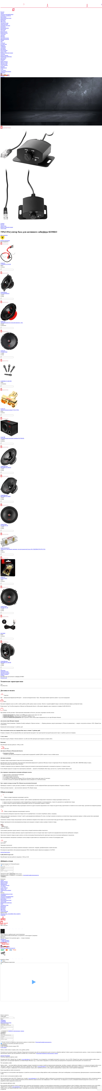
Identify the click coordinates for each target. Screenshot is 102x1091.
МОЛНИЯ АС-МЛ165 (6, 467)
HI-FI (2, 904)
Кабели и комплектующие (7, 52)
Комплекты (3, 19)
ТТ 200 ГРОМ (4, 351)
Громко (2, 40)
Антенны (3, 54)
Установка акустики (5, 25)
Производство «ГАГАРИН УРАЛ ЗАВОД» (11, 913)
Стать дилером (4, 65)
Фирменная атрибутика (6, 56)
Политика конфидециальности (8, 948)
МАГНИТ (3, 633)
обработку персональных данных (16, 1031)
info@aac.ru (3, 939)
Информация (4, 67)
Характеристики (4, 671)
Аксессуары (3, 51)
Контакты (3, 72)
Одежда (2, 60)
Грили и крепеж (4, 55)
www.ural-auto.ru (26, 1059)
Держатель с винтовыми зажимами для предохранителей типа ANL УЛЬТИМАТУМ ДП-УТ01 (23, 549)
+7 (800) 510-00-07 (5, 940)
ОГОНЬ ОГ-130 (4, 607)
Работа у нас (3, 889)
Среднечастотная (5, 38)
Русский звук (4, 44)
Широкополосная (5, 39)
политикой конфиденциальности (31, 875)
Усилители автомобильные (7, 14)
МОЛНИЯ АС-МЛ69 (5, 496)
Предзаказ (3, 20)
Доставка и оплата (5, 672)
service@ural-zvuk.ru (5, 852)
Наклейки (3, 59)
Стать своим (3, 1047)
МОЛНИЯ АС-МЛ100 (6, 662)
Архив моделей (4, 24)
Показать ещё (4, 677)
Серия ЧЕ (3, 437)
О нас (2, 69)
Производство (4, 64)
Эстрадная (3, 34)
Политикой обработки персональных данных (47, 1053)
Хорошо (2, 1055)
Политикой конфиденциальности (43, 1042)
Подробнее (7, 1055)
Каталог (2, 11)
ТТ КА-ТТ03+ (4, 578)
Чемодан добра (4, 62)
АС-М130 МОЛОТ (5, 293)
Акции (2, 13)
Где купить (3, 70)
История (3, 66)
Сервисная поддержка (6, 71)
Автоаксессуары (4, 23)
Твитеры (3, 35)
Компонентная (4, 33)
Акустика (3, 30)
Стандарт (3, 43)
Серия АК (3, 321)
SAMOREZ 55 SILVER (6, 381)
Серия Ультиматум (5, 548)
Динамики (3, 1020)
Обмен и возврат (5, 674)
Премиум (3, 45)
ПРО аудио (3, 21)
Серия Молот (4, 292)
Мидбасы (3, 36)
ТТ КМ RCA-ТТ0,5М (6, 264)
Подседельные (4, 50)
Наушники (3, 26)
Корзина (3, 76)
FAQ (2, 891)
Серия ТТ (3, 263)
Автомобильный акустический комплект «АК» (12, 322)
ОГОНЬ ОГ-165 (4, 525)
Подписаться (4, 1044)
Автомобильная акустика (7, 894)
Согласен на (13, 1031)
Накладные (3, 29)
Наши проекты (4, 61)
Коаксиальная (4, 31)
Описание (3, 670)
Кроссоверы (3, 16)
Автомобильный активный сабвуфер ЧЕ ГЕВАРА (12, 438)
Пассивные (3, 49)
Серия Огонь (4, 524)
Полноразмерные (5, 28)
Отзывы (2, 675)
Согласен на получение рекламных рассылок (13, 1043)
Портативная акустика (6, 18)
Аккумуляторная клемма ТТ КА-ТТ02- (10, 409)
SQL (2, 41)
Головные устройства (6, 15)
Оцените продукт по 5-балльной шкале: (10, 864)
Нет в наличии (4, 235)
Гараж (3, 961)
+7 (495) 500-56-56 (5, 941)
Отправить (3, 876)
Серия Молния (4, 466)
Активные (3, 47)
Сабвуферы (3, 46)
